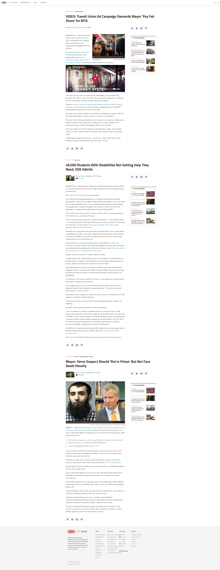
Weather (97, 557)
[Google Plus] (119, 541)
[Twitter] (120, 535)
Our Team (133, 541)
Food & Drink (98, 541)
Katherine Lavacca (73, 27)
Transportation (78, 11)
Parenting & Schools (100, 546)
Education (77, 160)
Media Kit (133, 546)
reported (113, 462)
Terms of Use (71, 562)
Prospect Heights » (136, 49)
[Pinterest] (119, 539)
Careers (133, 544)
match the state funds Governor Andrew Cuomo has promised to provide (77, 59)
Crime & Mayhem (83, 356)
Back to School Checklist (113, 535)
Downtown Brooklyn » (137, 59)
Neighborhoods (25, 2)
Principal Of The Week (112, 548)
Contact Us (133, 539)
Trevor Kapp (81, 372)
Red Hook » (134, 209)
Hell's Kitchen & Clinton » (138, 200)
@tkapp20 (81, 375)
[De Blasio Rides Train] (108, 45)
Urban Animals (98, 555)
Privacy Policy (78, 562)
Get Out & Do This (111, 544)
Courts (76, 356)
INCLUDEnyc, (95, 279)
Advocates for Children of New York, (101, 225)
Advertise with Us (135, 537)
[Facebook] (119, 537)
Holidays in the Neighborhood (114, 552)
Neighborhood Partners (136, 535)
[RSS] (119, 546)
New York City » (135, 218)
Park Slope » (134, 41)
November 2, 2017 (93, 446)
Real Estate (98, 550)
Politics (91, 356)
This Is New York (111, 550)
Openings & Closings (112, 546)
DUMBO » (133, 191)
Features (43, 2)
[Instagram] (119, 544)
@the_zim (81, 178)
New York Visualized (112, 539)
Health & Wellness (99, 544)
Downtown (70, 11)
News (35, 2)
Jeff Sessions (89, 497)
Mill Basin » (134, 66)
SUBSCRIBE (125, 551)
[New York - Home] (6, 2)
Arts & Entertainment (100, 535)
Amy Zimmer (81, 176)
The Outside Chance (112, 537)
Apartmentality (110, 541)
